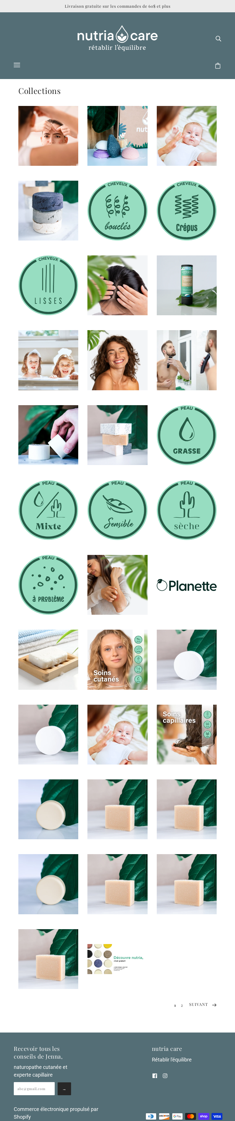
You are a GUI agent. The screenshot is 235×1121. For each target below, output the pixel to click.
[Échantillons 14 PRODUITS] (117, 972)
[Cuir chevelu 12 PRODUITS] (117, 313)
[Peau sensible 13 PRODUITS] (117, 538)
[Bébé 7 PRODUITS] (187, 164)
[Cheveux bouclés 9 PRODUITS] (117, 239)
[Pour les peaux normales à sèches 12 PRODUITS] (187, 912)
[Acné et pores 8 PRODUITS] (48, 164)
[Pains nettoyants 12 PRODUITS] (117, 463)
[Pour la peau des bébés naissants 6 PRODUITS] (48, 763)
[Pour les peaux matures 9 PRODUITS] (187, 837)
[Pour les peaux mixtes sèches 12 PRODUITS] (48, 912)
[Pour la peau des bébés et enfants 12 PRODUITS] (187, 688)
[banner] (118, 38)
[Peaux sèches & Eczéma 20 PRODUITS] (117, 613)
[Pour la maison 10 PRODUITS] (48, 688)
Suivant (199, 1004)
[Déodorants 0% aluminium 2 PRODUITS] (187, 313)
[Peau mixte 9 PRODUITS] (48, 538)
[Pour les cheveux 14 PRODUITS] (187, 763)
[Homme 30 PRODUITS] (187, 388)
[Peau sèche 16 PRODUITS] (187, 538)
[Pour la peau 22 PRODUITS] (117, 688)
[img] (218, 38)
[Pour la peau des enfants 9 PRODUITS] (117, 763)
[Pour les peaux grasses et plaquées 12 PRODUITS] (117, 837)
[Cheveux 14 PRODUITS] (48, 239)
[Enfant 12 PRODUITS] (48, 388)
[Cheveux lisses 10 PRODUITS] (48, 313)
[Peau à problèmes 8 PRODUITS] (48, 613)
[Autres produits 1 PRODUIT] (117, 164)
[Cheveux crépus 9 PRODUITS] (187, 239)
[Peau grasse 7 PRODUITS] (187, 463)
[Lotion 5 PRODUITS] (48, 463)
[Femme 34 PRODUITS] (117, 388)
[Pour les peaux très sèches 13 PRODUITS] (48, 987)
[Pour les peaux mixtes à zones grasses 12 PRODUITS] (117, 912)
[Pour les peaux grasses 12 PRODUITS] (48, 837)
